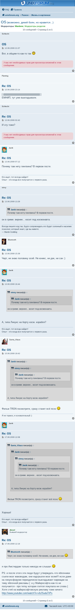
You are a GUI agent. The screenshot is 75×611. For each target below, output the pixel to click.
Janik (13, 210)
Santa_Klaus (17, 445)
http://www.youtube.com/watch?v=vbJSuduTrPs (27, 593)
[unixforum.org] (37, 3)
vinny (13, 292)
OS (27, 22)
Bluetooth (15, 552)
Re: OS (6, 86)
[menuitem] (5, 9)
